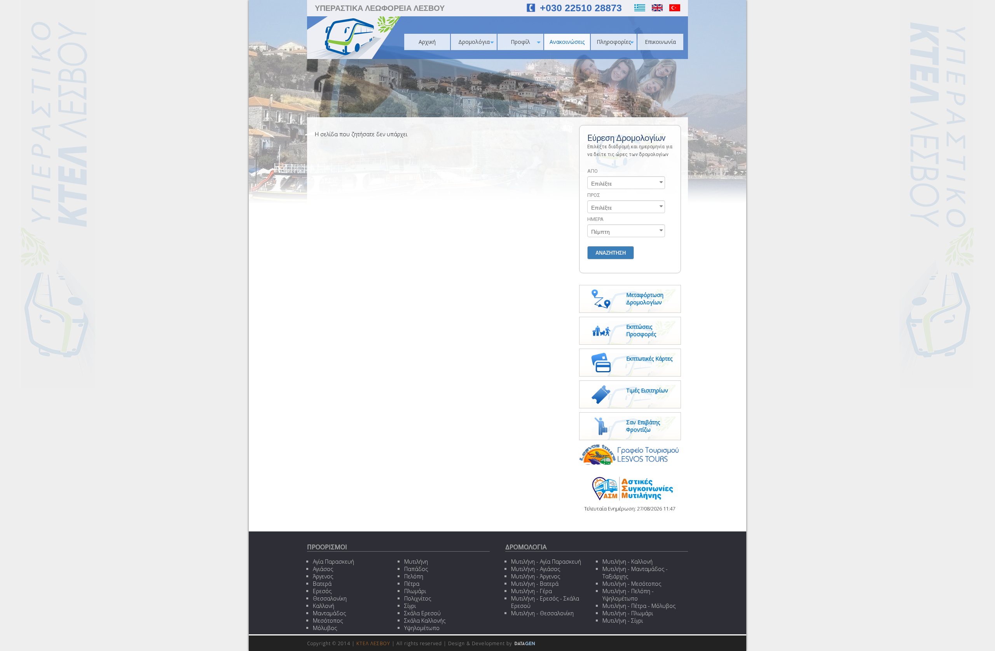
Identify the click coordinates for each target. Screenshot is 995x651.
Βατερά (322, 583)
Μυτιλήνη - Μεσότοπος (631, 583)
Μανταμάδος (329, 613)
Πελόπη (413, 576)
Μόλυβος (325, 628)
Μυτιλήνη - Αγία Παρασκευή (546, 561)
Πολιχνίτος (417, 598)
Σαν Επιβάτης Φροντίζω (643, 425)
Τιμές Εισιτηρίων (647, 390)
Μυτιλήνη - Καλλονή (627, 561)
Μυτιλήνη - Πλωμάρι (627, 613)
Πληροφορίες (614, 41)
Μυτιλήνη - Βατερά (535, 583)
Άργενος (323, 576)
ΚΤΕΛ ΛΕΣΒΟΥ (373, 643)
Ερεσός (322, 591)
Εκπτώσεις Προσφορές (641, 330)
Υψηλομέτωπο (422, 628)
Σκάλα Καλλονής (424, 620)
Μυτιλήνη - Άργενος (535, 576)
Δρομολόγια (474, 41)
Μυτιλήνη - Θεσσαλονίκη (542, 613)
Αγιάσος (323, 569)
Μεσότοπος (328, 620)
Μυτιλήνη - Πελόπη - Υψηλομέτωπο (628, 594)
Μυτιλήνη (416, 561)
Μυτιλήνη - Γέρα (531, 591)
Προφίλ (520, 41)
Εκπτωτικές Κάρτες (649, 358)
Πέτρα (411, 583)
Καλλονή (323, 605)
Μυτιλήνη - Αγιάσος (535, 569)
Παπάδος (416, 569)
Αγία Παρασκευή (333, 561)
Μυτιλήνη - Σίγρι (622, 620)
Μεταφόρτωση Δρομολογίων (644, 298)
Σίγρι (410, 605)
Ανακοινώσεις (567, 41)
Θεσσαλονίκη (330, 598)
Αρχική (427, 41)
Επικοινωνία (660, 41)
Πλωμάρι (415, 591)
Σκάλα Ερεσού (422, 613)
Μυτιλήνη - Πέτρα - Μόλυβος (639, 605)
